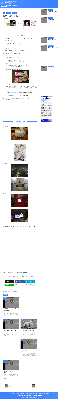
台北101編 (16, 93)
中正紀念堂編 (29, 93)
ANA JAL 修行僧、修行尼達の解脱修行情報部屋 (29, 395)
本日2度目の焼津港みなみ (52, 39)
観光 (14, 289)
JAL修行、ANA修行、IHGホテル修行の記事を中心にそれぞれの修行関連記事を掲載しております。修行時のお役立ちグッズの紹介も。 (29, 393)
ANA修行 (5, 291)
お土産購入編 (11, 66)
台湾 (12, 289)
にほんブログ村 (6, 274)
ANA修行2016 (8, 289)
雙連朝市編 (22, 93)
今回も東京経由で (51, 19)
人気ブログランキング (29, 276)
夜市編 (10, 93)
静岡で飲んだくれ (51, 67)
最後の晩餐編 (10, 95)
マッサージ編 (18, 95)
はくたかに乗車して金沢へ (52, 11)
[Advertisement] (20, 110)
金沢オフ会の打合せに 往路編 (28, 330)
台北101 (9, 291)
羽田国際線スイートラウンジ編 (15, 61)
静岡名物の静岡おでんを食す (53, 47)
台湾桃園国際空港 (15, 291)
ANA (4, 289)
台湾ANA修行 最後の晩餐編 (10, 330)
